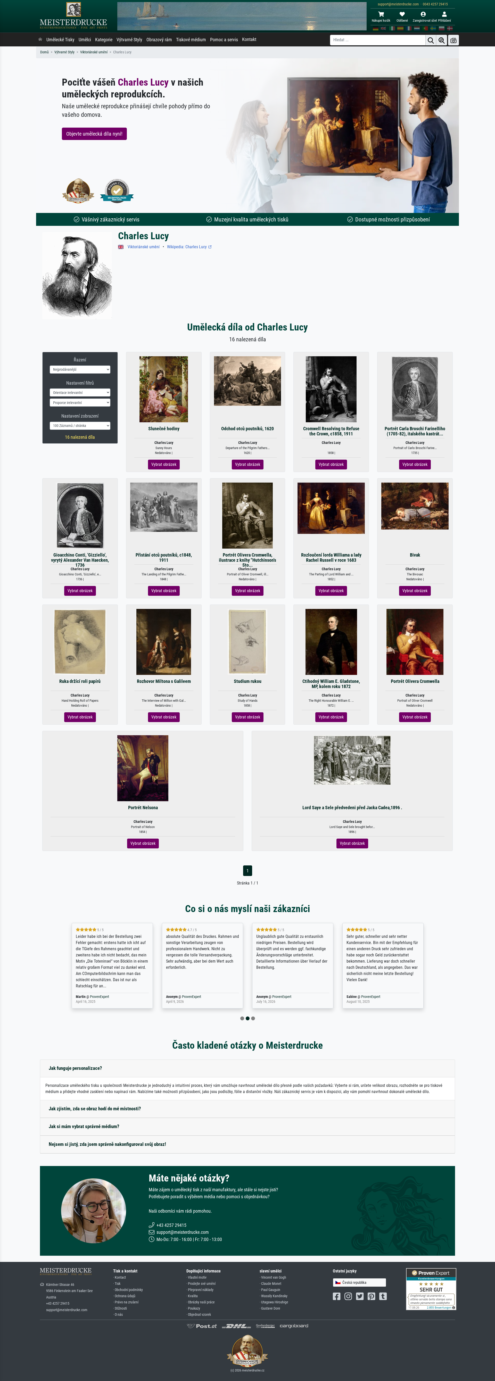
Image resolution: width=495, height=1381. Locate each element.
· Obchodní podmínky (128, 1290)
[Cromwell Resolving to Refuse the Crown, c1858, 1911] (331, 389)
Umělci (85, 39)
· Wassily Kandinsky (273, 1296)
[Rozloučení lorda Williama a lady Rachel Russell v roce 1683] (331, 508)
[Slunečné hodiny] (163, 389)
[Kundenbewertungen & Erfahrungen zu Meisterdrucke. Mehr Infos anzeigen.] (431, 1288)
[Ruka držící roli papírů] (80, 641)
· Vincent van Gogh (273, 1277)
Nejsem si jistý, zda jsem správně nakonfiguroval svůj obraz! (107, 1144)
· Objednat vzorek (198, 1314)
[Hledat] (430, 40)
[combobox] (359, 1282)
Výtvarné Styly (129, 39)
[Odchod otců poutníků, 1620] (247, 380)
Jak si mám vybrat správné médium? (84, 1126)
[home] (40, 40)
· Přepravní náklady (199, 1290)
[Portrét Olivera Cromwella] (414, 641)
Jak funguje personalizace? (75, 1068)
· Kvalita (192, 1296)
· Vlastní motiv (196, 1277)
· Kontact (119, 1277)
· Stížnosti (120, 1308)
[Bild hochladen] (453, 40)
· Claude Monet (270, 1283)
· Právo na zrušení (125, 1302)
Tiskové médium (191, 39)
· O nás (118, 1314)
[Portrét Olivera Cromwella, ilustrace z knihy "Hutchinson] (247, 515)
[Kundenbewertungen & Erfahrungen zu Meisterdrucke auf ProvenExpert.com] (117, 191)
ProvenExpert (96, 997)
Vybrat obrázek (163, 464)
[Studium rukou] (247, 641)
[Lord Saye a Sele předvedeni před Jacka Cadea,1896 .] (352, 759)
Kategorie (103, 39)
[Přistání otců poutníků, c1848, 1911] (163, 507)
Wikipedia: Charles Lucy (187, 246)
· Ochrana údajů (124, 1296)
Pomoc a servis (224, 39)
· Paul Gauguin (270, 1290)
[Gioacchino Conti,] (80, 515)
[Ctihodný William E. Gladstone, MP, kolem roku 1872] (331, 641)
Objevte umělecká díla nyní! (94, 134)
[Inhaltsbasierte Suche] (441, 40)
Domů (44, 52)
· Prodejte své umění (201, 1283)
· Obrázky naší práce (200, 1302)
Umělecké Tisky (60, 39)
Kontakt (249, 39)
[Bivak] (415, 505)
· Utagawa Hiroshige (274, 1302)
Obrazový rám (159, 39)
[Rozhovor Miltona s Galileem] (163, 641)
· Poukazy (193, 1308)
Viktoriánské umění (94, 52)
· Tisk (116, 1283)
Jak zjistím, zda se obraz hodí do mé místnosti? (95, 1109)
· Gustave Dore (270, 1308)
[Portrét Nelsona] (143, 768)
